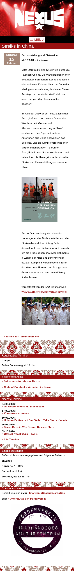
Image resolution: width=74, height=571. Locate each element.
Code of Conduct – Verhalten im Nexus (27, 387)
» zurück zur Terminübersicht (21, 336)
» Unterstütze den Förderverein (27, 498)
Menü (39, 40)
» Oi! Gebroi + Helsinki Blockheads (23, 406)
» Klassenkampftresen (15, 413)
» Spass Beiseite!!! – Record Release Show (28, 427)
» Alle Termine (10, 439)
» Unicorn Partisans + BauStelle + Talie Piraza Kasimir (34, 420)
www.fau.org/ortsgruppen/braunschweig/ (44, 291)
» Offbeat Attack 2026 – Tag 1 (20, 433)
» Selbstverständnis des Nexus (21, 381)
